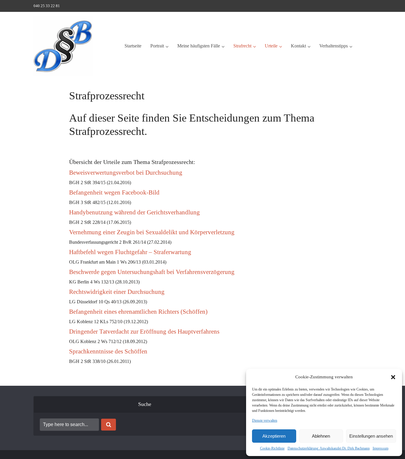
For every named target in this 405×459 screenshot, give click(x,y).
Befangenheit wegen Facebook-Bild (114, 192)
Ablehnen (321, 436)
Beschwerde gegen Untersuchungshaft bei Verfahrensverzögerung (152, 271)
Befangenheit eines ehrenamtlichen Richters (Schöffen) (138, 311)
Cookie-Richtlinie (272, 448)
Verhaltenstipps (333, 45)
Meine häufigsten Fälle (198, 45)
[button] (393, 377)
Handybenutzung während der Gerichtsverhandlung (134, 212)
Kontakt (298, 45)
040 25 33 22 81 (47, 6)
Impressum (380, 448)
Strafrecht (242, 45)
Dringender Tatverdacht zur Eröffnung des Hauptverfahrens (144, 331)
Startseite (133, 45)
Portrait (157, 45)
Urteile (271, 45)
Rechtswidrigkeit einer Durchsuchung (117, 291)
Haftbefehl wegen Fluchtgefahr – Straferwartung (130, 252)
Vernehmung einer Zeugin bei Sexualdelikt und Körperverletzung (152, 232)
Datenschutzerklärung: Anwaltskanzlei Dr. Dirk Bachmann (329, 448)
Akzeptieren (274, 436)
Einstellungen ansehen (371, 436)
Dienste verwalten (264, 420)
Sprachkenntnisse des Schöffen (108, 351)
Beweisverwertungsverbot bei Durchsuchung (125, 172)
